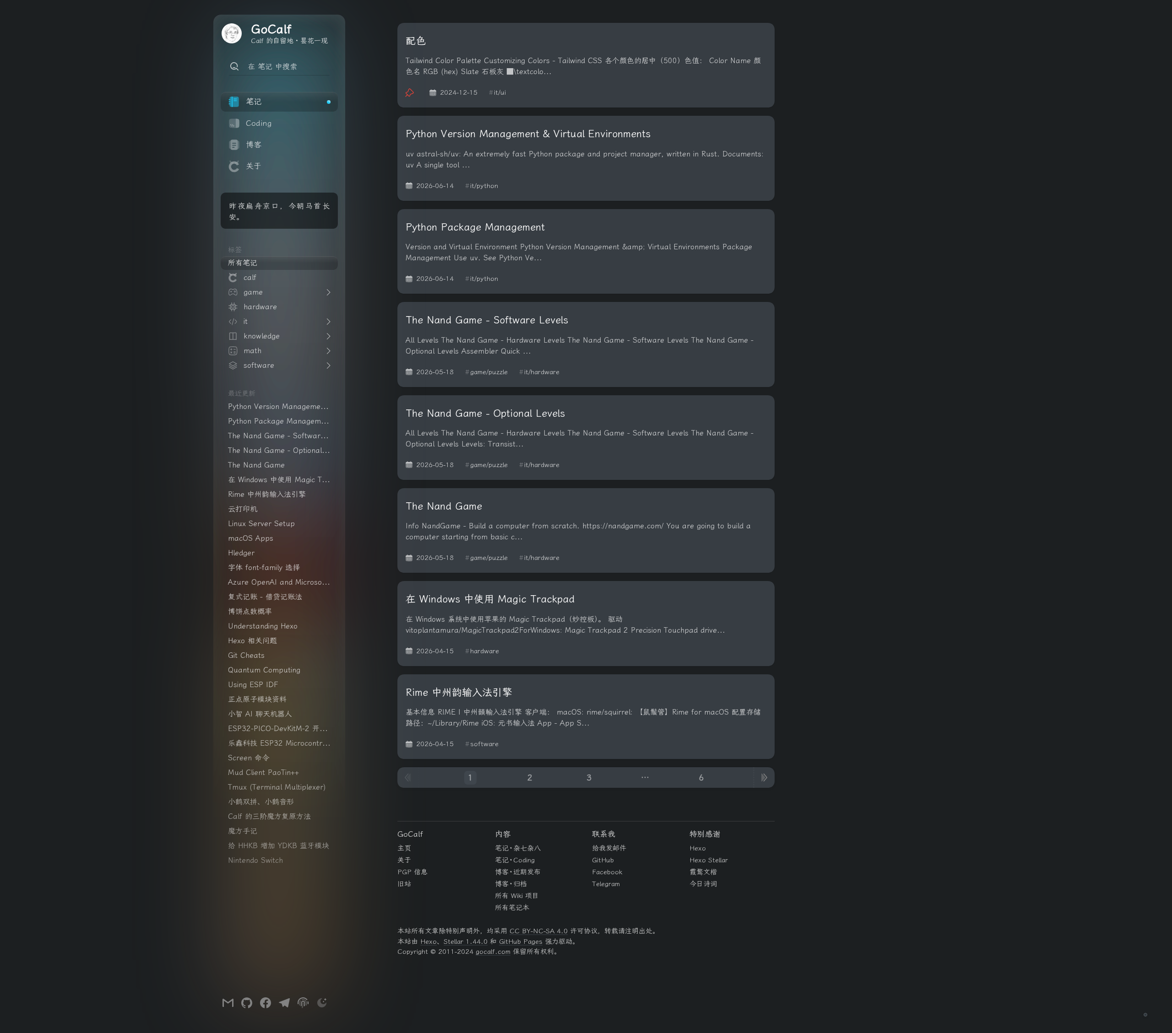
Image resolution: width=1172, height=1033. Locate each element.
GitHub (603, 860)
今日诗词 (703, 884)
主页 (404, 848)
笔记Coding (515, 860)
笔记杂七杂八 (518, 848)
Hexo (697, 848)
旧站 (404, 884)
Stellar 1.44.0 (466, 941)
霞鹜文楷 (703, 872)
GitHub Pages (521, 941)
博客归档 (511, 884)
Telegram (606, 884)
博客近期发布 (518, 872)
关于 (404, 860)
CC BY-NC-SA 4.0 (539, 931)
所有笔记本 (512, 908)
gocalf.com (493, 951)
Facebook (607, 872)
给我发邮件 (609, 848)
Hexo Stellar (708, 860)
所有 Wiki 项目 (517, 896)
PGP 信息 (412, 872)
